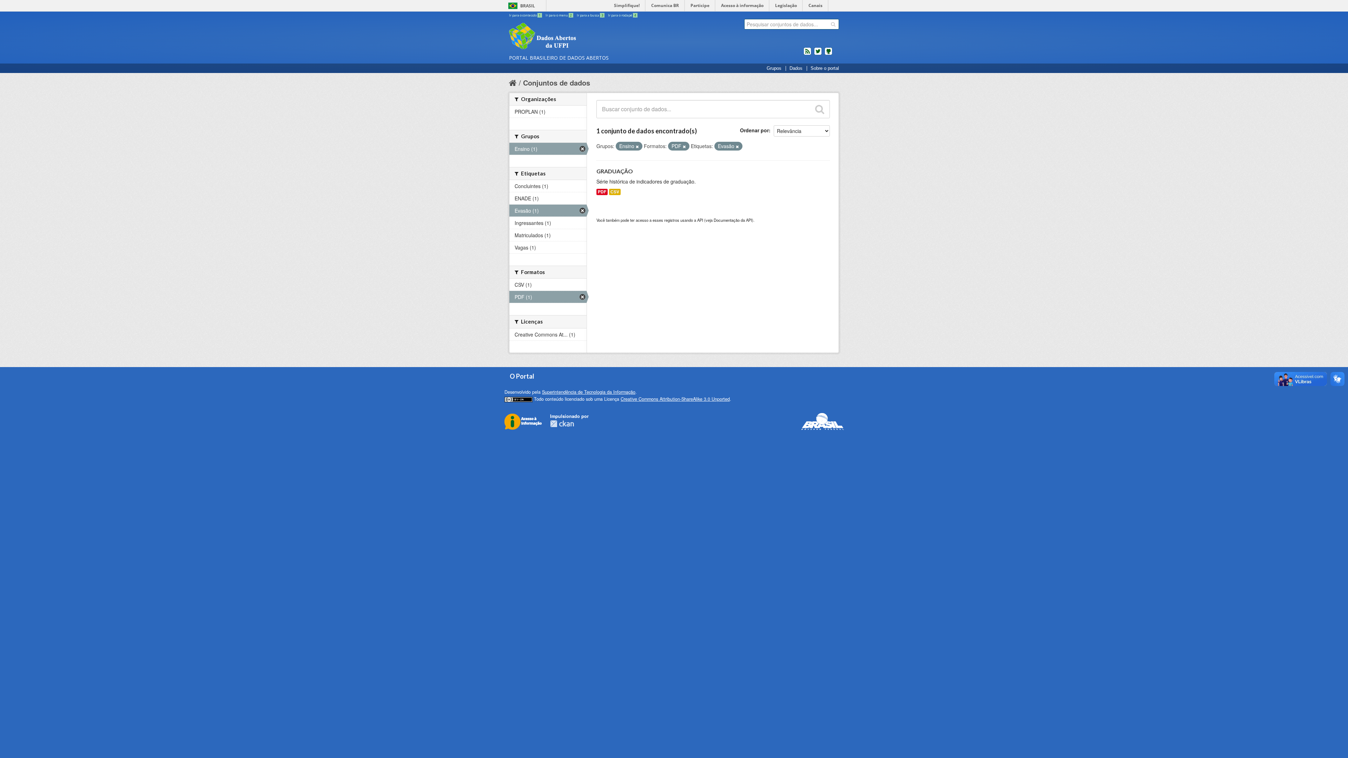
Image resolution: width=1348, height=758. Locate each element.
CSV (614, 192)
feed (807, 54)
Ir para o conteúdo (525, 15)
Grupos (774, 68)
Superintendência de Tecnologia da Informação (588, 392)
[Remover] (637, 146)
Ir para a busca (590, 15)
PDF (602, 192)
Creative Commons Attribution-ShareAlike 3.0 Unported (675, 399)
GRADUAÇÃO (614, 171)
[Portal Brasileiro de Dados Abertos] (584, 37)
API (700, 220)
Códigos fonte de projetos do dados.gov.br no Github (828, 54)
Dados (795, 68)
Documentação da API (733, 220)
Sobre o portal (825, 68)
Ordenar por (754, 130)
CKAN (562, 423)
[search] (833, 24)
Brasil (527, 6)
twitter (817, 54)
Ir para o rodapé (622, 15)
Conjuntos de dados (556, 83)
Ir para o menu (559, 15)
